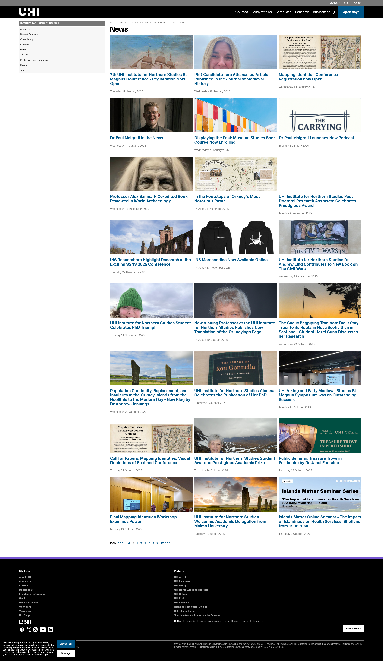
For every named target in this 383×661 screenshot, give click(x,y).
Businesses (321, 12)
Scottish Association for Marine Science (197, 615)
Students (335, 3)
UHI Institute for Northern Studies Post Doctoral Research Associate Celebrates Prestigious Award (317, 201)
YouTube (43, 629)
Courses (241, 12)
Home (113, 22)
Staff (346, 3)
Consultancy (26, 39)
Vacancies (25, 611)
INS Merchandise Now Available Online (231, 260)
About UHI (25, 577)
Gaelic (22, 598)
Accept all (66, 644)
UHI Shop (24, 615)
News (181, 22)
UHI (176, 621)
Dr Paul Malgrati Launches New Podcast (316, 138)
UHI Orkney (180, 594)
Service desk (353, 628)
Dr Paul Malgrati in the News (136, 138)
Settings (66, 653)
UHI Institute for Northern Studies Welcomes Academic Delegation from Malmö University (230, 521)
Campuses (283, 12)
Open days (351, 12)
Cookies (23, 585)
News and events (28, 602)
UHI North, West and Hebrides (191, 590)
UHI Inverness (182, 581)
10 (162, 542)
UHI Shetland (181, 602)
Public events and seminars (34, 60)
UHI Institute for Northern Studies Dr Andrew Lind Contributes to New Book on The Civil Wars (318, 264)
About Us (25, 29)
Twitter (28, 629)
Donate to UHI (27, 590)
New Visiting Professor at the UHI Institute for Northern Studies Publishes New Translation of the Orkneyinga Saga (234, 327)
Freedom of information (32, 594)
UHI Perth (179, 598)
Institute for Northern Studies (160, 22)
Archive (25, 54)
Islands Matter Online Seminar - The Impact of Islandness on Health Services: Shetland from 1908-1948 (320, 521)
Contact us (25, 581)
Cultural (136, 22)
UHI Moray (180, 585)
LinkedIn (50, 629)
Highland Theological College (190, 607)
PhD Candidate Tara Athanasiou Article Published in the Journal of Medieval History (231, 79)
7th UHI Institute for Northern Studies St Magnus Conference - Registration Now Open (148, 79)
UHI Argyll (180, 577)
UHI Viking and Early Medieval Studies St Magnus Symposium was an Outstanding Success (318, 395)
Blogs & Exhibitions (30, 34)
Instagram (35, 629)
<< (119, 542)
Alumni (358, 3)
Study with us (262, 12)
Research (302, 12)
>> (168, 542)
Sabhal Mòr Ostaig (184, 611)
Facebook (22, 629)
